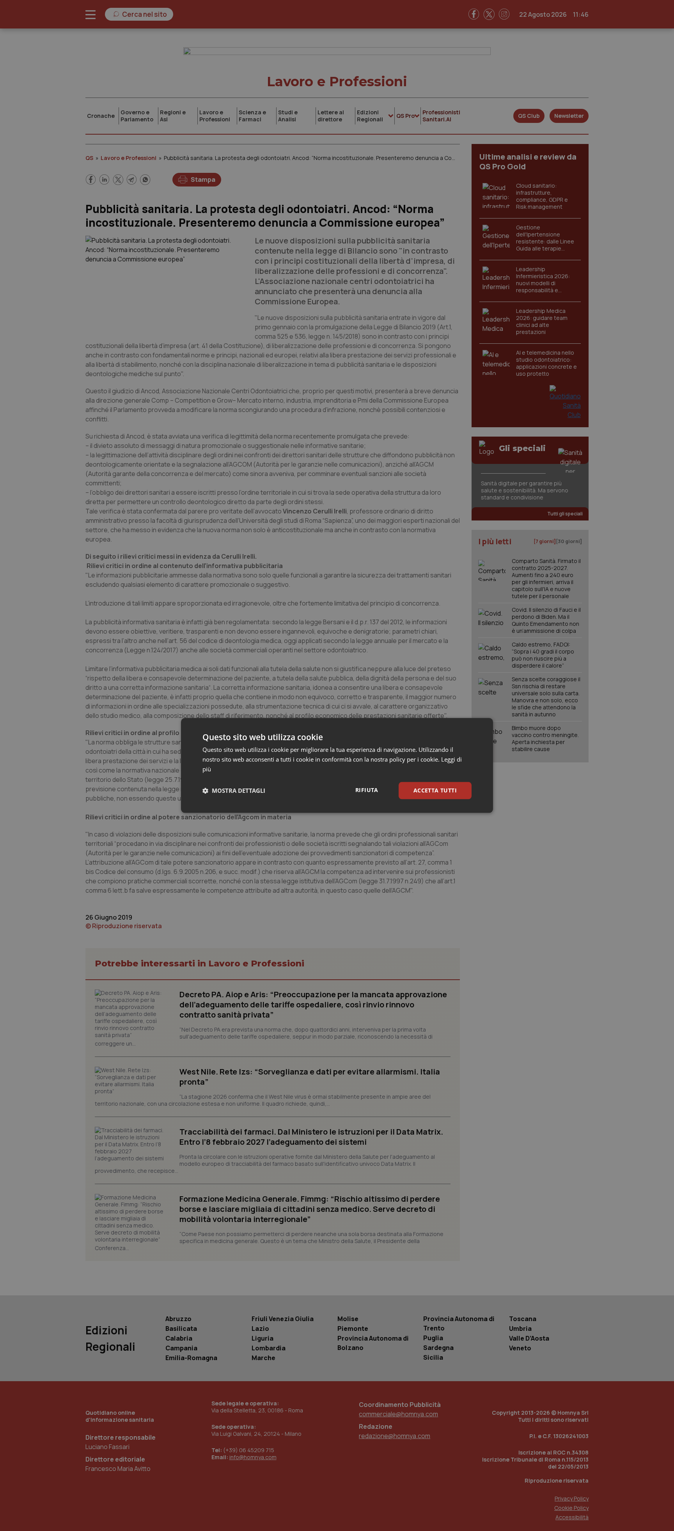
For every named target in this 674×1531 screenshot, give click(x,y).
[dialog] (337, 765)
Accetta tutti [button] (435, 790)
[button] (233, 790)
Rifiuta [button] (366, 790)
